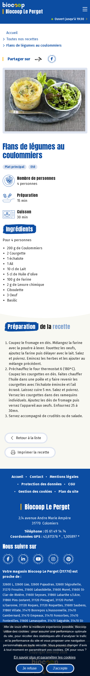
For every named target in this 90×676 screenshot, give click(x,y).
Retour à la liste (28, 438)
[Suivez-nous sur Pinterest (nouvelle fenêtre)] (68, 559)
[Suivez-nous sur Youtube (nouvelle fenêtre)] (38, 559)
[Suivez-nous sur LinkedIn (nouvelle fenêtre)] (23, 559)
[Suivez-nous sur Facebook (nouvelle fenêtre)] (8, 559)
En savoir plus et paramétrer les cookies (45, 657)
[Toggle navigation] (85, 10)
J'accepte (60, 668)
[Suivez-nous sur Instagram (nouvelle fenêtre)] (53, 559)
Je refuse (29, 668)
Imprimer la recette (33, 452)
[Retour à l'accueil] (13, 5)
